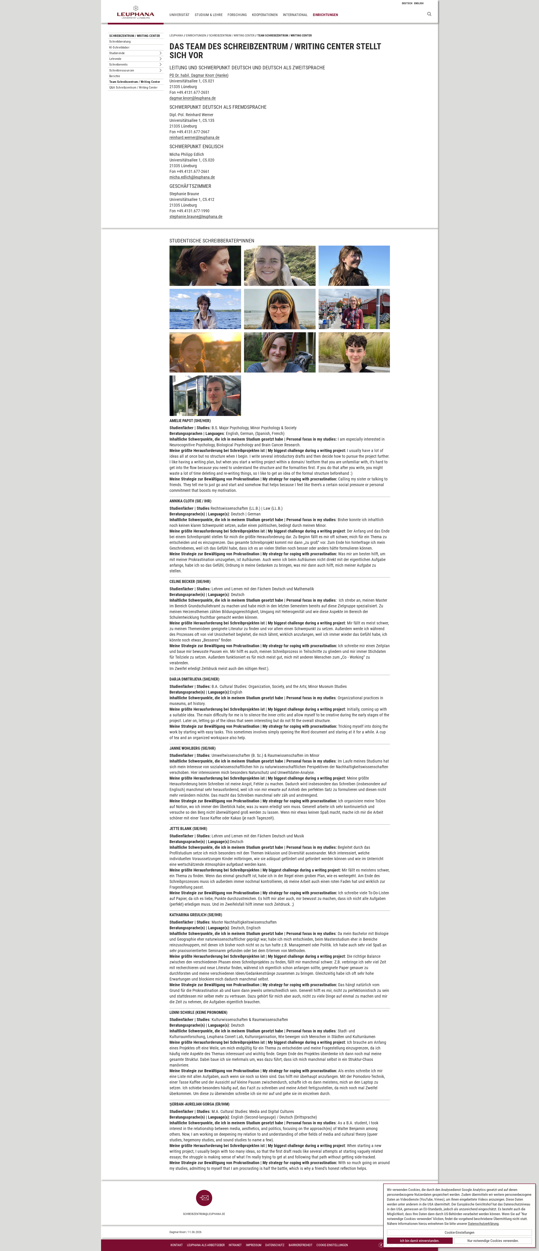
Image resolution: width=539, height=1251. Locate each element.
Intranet (235, 1245)
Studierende (117, 53)
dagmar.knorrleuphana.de (192, 98)
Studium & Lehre (209, 15)
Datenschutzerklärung (483, 1223)
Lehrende (115, 59)
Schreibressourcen (121, 70)
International (295, 15)
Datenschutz (274, 1245)
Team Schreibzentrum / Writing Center (134, 82)
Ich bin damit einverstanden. (419, 1241)
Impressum (253, 1245)
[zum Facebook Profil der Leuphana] (381, 1245)
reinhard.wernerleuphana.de (194, 137)
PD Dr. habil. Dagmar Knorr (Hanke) (198, 75)
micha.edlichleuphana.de (192, 177)
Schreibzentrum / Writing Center (134, 36)
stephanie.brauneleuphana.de (195, 216)
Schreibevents (118, 64)
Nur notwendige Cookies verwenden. (493, 1241)
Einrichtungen (325, 15)
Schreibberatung (120, 41)
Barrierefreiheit (300, 1245)
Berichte (114, 76)
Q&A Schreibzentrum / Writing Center (133, 87)
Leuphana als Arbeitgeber (206, 1245)
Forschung (237, 15)
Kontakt (177, 1245)
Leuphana (176, 35)
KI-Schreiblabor (119, 47)
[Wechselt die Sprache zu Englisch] (419, 3)
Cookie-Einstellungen (332, 1245)
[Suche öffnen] (429, 13)
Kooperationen (265, 15)
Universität (179, 15)
